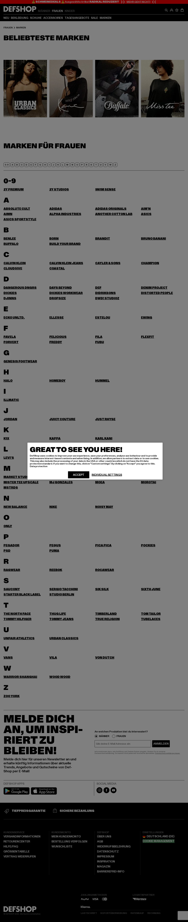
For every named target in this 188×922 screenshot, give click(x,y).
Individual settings (107, 475)
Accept (78, 475)
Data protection (38, 466)
